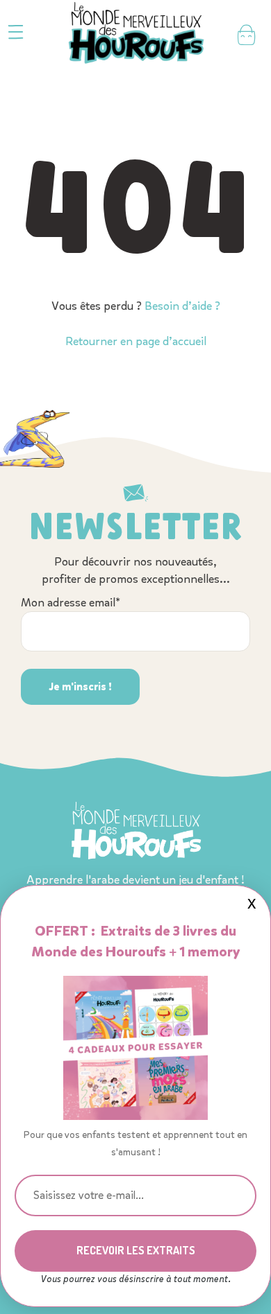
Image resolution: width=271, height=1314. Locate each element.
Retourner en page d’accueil (135, 341)
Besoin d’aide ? (182, 306)
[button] (15, 32)
